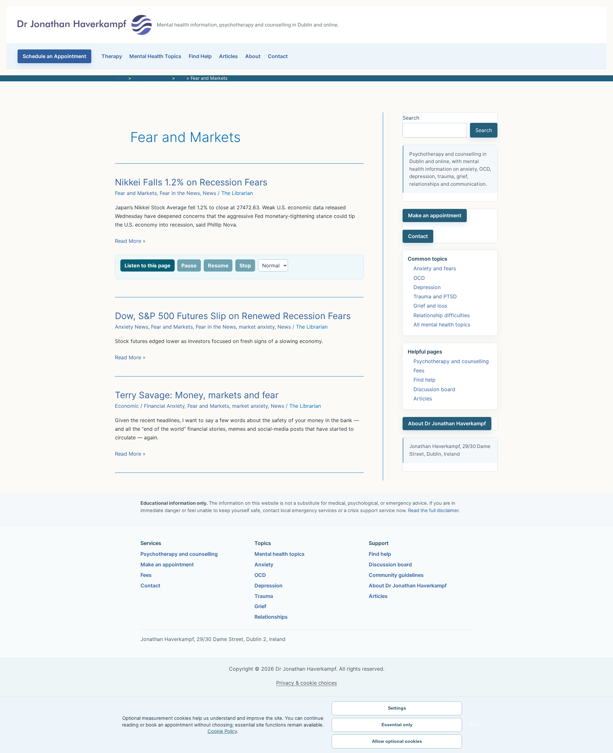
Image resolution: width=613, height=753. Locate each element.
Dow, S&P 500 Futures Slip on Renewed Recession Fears (233, 315)
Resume (218, 265)
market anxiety (257, 327)
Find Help (200, 56)
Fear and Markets (136, 193)
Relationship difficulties (441, 315)
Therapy (112, 56)
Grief (260, 606)
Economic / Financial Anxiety (150, 406)
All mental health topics (441, 324)
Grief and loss (430, 305)
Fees (418, 370)
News (209, 193)
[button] (54, 56)
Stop (245, 265)
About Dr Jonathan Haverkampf (447, 423)
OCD (419, 278)
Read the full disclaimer (433, 510)
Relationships (271, 617)
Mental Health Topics (155, 56)
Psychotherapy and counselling (451, 361)
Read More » (130, 241)
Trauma (263, 596)
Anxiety (263, 564)
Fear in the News (180, 193)
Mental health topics (279, 554)
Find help (424, 379)
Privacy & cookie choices (306, 683)
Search (411, 118)
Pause (189, 265)
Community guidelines (396, 575)
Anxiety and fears (434, 268)
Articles (228, 56)
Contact (278, 56)
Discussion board (434, 389)
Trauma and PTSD (435, 296)
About (253, 56)
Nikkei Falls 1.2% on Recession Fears (191, 182)
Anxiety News (131, 327)
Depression (427, 287)
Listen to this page (147, 265)
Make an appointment (434, 215)
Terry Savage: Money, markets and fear (196, 395)
